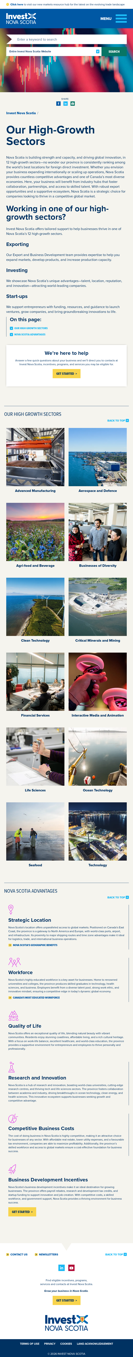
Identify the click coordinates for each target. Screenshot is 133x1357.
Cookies (66, 1344)
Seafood (35, 865)
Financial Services (35, 715)
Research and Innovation (38, 1077)
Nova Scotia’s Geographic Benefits (35, 945)
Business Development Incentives (48, 1179)
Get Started (65, 373)
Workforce (20, 972)
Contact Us (19, 1254)
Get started (65, 1300)
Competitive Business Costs (42, 1128)
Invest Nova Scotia (21, 113)
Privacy (49, 1344)
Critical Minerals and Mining (97, 640)
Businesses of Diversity (97, 565)
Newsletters (48, 1254)
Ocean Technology (97, 790)
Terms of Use (29, 1344)
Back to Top (116, 420)
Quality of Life (24, 1026)
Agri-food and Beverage (35, 565)
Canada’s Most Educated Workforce (36, 997)
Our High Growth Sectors (31, 328)
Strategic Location (29, 920)
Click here (16, 4)
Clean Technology (35, 640)
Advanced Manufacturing (35, 490)
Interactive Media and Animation (98, 715)
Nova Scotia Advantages (29, 334)
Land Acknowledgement (95, 1344)
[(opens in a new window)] (58, 103)
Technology (97, 865)
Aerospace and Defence (98, 490)
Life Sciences (35, 790)
